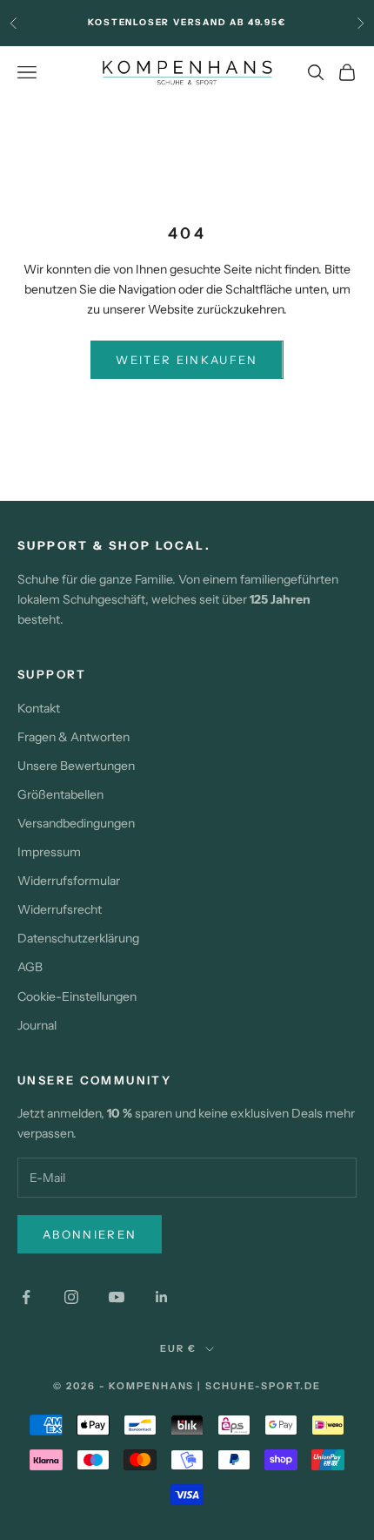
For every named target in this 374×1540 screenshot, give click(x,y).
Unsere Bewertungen (76, 765)
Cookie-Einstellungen (77, 996)
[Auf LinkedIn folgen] (161, 1297)
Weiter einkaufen (186, 360)
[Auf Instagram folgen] (71, 1297)
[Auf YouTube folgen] (116, 1297)
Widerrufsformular (68, 880)
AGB (30, 967)
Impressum (49, 852)
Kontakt (38, 708)
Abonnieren (90, 1234)
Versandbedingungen (76, 823)
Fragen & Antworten (73, 737)
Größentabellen (60, 794)
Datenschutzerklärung (78, 938)
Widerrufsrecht (59, 909)
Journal (37, 1025)
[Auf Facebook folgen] (26, 1297)
